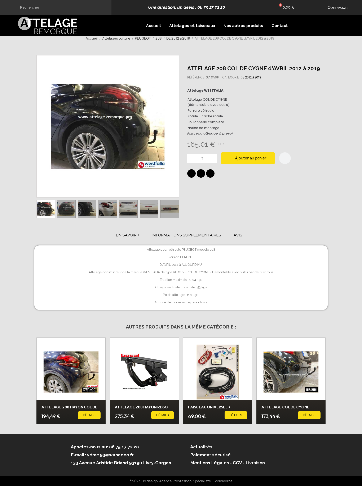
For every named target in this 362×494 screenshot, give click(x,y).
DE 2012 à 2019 (250, 77)
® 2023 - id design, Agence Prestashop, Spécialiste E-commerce (181, 481)
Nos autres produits (243, 25)
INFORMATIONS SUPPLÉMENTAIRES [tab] (186, 235)
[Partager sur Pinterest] (210, 173)
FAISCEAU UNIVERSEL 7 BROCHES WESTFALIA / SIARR (215, 409)
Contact (280, 25)
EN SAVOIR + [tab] (127, 235)
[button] (286, 7)
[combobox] (56, 7)
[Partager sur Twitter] (201, 173)
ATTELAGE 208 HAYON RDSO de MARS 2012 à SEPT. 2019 (144, 409)
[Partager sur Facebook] (191, 173)
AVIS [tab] (238, 235)
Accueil (153, 25)
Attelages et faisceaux (192, 25)
